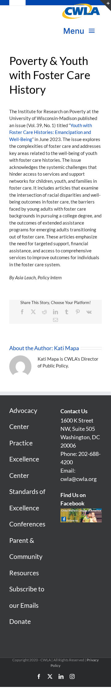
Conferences (27, 524)
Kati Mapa (66, 348)
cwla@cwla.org (78, 478)
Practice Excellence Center (24, 459)
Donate (20, 621)
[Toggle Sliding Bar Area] (105, 5)
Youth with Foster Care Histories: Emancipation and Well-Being (50, 132)
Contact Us (74, 411)
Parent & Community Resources (26, 556)
